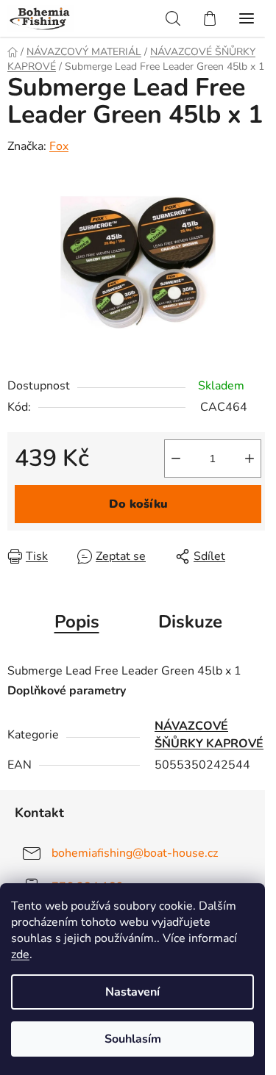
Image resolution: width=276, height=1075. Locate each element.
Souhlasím (133, 1039)
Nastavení (132, 992)
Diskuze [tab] (190, 621)
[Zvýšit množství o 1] (249, 458)
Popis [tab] (76, 621)
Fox (58, 146)
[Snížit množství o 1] (176, 458)
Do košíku (138, 504)
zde (20, 954)
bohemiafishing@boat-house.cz (135, 853)
